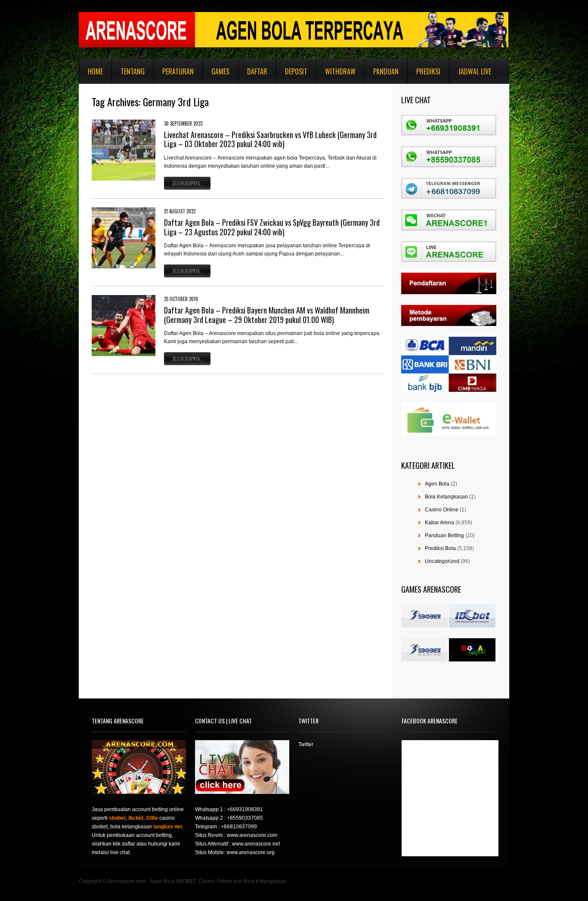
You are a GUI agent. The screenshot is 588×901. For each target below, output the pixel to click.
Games (220, 71)
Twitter (305, 744)
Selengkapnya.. (187, 183)
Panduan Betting (444, 535)
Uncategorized (442, 561)
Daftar (257, 71)
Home (95, 71)
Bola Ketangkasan (446, 497)
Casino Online (441, 510)
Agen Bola (437, 484)
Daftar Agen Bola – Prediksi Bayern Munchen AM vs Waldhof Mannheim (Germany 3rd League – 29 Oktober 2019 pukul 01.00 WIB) (266, 314)
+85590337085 (245, 818)
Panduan (386, 71)
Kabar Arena (439, 523)
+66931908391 (245, 809)
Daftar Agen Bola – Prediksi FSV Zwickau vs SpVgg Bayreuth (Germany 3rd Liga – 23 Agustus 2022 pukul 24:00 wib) (272, 227)
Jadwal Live (474, 71)
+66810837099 (239, 827)
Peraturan (178, 71)
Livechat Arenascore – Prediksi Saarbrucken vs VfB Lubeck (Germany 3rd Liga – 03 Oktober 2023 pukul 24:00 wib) (270, 139)
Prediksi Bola (440, 548)
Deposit (296, 71)
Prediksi (428, 71)
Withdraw (340, 71)
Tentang (133, 71)
